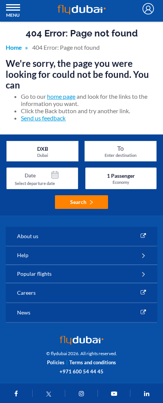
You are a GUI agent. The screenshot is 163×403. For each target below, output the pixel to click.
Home (14, 47)
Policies (55, 362)
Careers (26, 292)
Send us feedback (43, 118)
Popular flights (34, 273)
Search (78, 202)
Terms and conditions (92, 362)
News (23, 312)
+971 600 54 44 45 (81, 371)
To (120, 148)
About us (27, 236)
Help (22, 255)
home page (61, 96)
